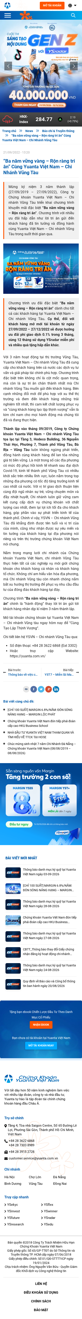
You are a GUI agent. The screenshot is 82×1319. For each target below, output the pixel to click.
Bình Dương (12, 1184)
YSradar (49, 1218)
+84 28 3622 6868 (21, 1141)
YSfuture (13, 1218)
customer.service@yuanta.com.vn (33, 1158)
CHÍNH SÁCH (41, 1301)
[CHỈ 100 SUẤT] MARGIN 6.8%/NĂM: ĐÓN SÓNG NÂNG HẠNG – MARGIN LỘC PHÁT (47, 888)
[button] (72, 5)
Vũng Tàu (35, 1184)
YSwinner (51, 1211)
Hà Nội (9, 1177)
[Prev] (8, 66)
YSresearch (15, 1224)
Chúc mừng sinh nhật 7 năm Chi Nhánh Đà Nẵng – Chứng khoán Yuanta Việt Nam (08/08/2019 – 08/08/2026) (42, 748)
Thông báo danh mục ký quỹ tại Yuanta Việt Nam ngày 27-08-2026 (49, 936)
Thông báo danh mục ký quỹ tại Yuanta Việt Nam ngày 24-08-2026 (49, 968)
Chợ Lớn (35, 1177)
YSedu (48, 1224)
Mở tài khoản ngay (41, 1045)
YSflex (48, 1205)
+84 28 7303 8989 (21, 1145)
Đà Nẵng (59, 1177)
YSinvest (13, 1211)
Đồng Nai (60, 1184)
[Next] (74, 66)
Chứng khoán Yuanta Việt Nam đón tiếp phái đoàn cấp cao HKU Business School (50, 920)
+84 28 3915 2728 (21, 1152)
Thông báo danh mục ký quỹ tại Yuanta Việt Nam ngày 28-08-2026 (49, 904)
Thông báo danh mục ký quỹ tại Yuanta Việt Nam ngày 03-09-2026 (49, 872)
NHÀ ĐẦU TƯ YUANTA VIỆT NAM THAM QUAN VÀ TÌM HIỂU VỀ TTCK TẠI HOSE (41, 735)
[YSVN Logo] (7, 5)
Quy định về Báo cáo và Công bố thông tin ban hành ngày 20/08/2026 (49, 984)
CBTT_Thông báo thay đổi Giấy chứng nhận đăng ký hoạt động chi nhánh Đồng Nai (48, 952)
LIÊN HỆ (41, 1284)
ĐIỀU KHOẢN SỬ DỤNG (41, 1293)
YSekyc (12, 1205)
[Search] (73, 15)
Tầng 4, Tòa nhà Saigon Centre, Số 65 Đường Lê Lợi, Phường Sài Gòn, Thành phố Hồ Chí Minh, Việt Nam (42, 1130)
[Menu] (8, 15)
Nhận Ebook (41, 1024)
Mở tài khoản (52, 5)
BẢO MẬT (41, 1310)
